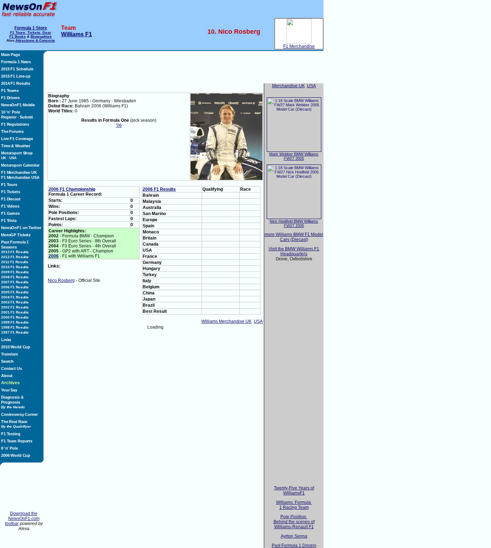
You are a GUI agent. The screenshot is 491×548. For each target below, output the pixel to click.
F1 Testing (10, 434)
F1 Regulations (15, 124)
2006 (54, 256)
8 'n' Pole (9, 448)
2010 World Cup (15, 347)
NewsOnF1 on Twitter (21, 228)
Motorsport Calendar (20, 165)
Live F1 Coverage (17, 138)
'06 (119, 125)
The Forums (12, 131)
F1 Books (17, 36)
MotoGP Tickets (16, 235)
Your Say (9, 390)
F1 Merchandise (299, 46)
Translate (9, 354)
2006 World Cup (15, 455)
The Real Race (16, 423)
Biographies (41, 36)
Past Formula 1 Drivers (294, 545)
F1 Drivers (10, 98)
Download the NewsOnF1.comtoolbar (22, 518)
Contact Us (11, 368)
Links (6, 340)
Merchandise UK (288, 85)
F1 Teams (10, 90)
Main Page (10, 54)
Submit (26, 117)
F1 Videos (10, 206)
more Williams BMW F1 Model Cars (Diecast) (294, 237)
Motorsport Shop (17, 153)
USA (258, 321)
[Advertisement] (23, 490)
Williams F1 (76, 34)
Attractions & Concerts (35, 40)
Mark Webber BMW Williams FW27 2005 (293, 156)
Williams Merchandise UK (226, 321)
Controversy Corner (19, 414)
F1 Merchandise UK (19, 172)
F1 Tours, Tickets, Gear (30, 32)
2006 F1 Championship (72, 189)
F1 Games (10, 213)
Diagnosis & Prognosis (13, 402)
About (7, 375)
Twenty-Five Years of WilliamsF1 (294, 491)
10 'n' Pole (10, 112)
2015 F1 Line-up (16, 76)
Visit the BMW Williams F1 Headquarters (294, 251)
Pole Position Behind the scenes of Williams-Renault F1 (294, 521)
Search (7, 361)
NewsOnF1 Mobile (18, 105)
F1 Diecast (10, 199)
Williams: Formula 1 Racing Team (294, 505)
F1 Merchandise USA (20, 177)
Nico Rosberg (61, 280)
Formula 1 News (16, 62)
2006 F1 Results (159, 189)
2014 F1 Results (15, 83)
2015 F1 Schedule (17, 69)
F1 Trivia (9, 220)
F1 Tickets (10, 192)
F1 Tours (9, 184)
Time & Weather (15, 146)
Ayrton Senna (294, 536)
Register (9, 117)
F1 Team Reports (16, 441)
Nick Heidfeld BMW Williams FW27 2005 (294, 223)
